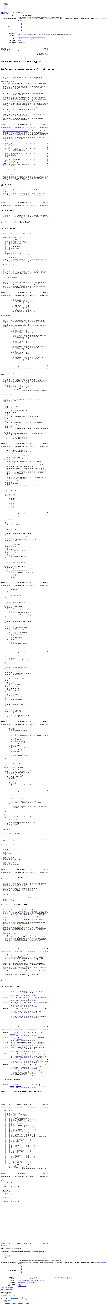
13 (47, 160)
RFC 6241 (20, 1011)
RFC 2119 (31, 992)
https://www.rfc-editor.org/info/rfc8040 (23, 1040)
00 (21, 23)
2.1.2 (7, 153)
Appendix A (6, 164)
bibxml (24, 42)
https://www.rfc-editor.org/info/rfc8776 (23, 1068)
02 (21, 26)
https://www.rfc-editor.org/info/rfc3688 (23, 1000)
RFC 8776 (9, 422)
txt (18, 42)
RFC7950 (5, 191)
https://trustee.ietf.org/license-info (15, 131)
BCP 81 (37, 997)
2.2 (5, 154)
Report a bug (21, 44)
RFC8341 (41, 919)
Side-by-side (64, 34)
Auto (6, 7)
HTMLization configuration (8, 1295)
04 (21, 29)
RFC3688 (5, 884)
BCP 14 (26, 992)
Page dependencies (27, 1298)
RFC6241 (12, 912)
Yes (4, 1290)
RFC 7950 (12, 1034)
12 (47, 158)
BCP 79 (21, 94)
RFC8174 (14, 87)
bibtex (21, 42)
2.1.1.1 (9, 150)
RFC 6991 (9, 410)
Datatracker (4, 1245)
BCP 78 (14, 94)
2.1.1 (7, 149)
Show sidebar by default (7, 1289)
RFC (44, 1042)
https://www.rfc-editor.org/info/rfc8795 (23, 1076)
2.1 (5, 148)
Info (4, 1294)
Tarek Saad (33, 37)
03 (21, 27)
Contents (9, 1294)
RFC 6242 (21, 1016)
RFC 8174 (28, 1044)
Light (6, 4)
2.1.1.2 (9, 152)
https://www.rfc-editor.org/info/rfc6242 (23, 1017)
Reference (10, 1300)
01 (21, 24)
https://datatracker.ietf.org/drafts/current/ (25, 101)
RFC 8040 (19, 1039)
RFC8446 (5, 917)
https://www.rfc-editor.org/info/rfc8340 (23, 1087)
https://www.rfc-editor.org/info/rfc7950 (23, 1035)
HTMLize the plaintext (9, 1297)
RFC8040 (27, 912)
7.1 (5, 161)
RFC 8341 (32, 1048)
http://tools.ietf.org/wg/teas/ (23, 437)
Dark (6, 6)
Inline (70, 34)
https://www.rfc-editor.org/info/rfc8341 (23, 1051)
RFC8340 (45, 216)
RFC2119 (7, 87)
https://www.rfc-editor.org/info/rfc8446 (23, 1062)
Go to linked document (23, 1303)
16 (47, 165)
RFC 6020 (43, 1004)
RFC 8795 (9, 428)
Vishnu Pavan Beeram (23, 37)
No (8, 1290)
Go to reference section (9, 1303)
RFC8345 (22, 195)
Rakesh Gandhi (41, 37)
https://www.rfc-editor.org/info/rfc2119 (23, 995)
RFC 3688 (43, 997)
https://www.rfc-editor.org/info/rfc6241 (23, 1012)
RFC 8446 (21, 1061)
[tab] (5, 1254)
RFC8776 (29, 195)
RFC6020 (11, 894)
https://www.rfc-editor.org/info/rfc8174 (30, 1045)
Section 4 (15, 472)
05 (21, 30)
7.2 (5, 163)
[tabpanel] (56, 1274)
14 (3, 87)
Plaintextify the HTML (23, 1297)
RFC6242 (26, 914)
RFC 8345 (9, 416)
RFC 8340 (18, 1086)
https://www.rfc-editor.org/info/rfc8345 (27, 1057)
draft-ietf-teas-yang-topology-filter (26, 38)
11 (47, 155)
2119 (11, 1044)
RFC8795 (38, 195)
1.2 (5, 145)
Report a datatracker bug (7, 1287)
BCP (47, 86)
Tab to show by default (7, 1292)
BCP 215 (12, 1086)
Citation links (4, 1302)
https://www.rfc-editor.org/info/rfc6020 (23, 1006)
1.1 (5, 144)
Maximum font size (6, 1298)
